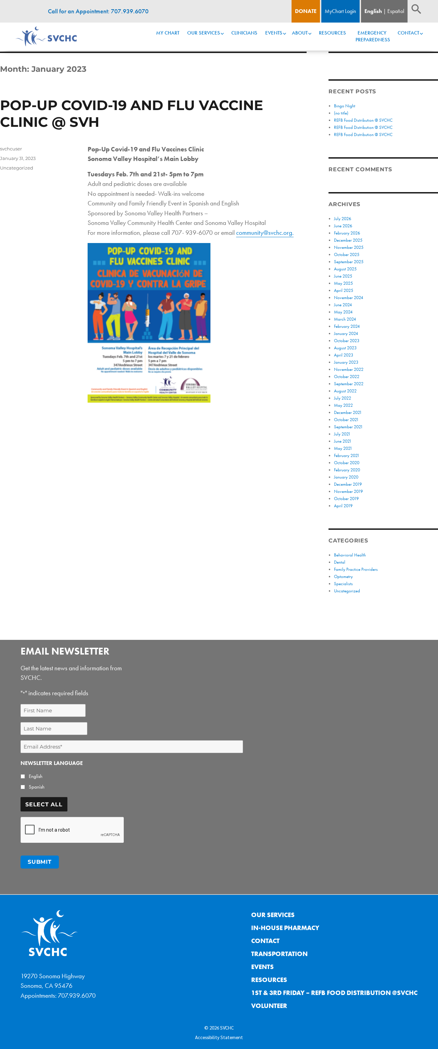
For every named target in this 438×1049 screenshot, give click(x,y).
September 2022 (348, 384)
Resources (332, 32)
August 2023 (345, 348)
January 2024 (346, 333)
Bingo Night (344, 106)
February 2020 (347, 470)
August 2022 (345, 391)
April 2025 (343, 290)
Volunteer (269, 1005)
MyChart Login (340, 11)
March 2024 (345, 319)
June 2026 (343, 226)
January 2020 (346, 477)
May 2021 (343, 448)
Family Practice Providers (356, 569)
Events (273, 32)
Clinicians (244, 32)
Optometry (343, 576)
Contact (408, 32)
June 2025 (343, 276)
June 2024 (343, 305)
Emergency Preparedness (373, 36)
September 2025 (348, 262)
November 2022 (348, 369)
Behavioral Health (350, 555)
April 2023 (343, 355)
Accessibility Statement (219, 1037)
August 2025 (345, 269)
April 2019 (343, 506)
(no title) (341, 113)
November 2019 (348, 491)
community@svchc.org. (265, 232)
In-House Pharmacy (285, 928)
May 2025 (343, 283)
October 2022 (346, 376)
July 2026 (342, 218)
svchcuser (11, 148)
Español (395, 11)
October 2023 (346, 341)
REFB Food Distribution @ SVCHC (363, 120)
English (373, 11)
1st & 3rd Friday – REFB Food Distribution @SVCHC (334, 993)
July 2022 (342, 398)
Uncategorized (16, 168)
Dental (339, 562)
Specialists (343, 584)
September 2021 (348, 427)
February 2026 (347, 233)
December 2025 (348, 240)
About (300, 32)
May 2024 (343, 312)
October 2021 (346, 419)
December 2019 (348, 484)
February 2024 (347, 326)
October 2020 (346, 463)
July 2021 (342, 434)
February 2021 (346, 455)
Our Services (203, 32)
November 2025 (348, 247)
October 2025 (346, 254)
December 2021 (348, 412)
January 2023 (346, 362)
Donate (306, 11)
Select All (44, 804)
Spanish (36, 786)
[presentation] (73, 830)
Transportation (279, 954)
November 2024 (348, 297)
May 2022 (343, 405)
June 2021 (342, 441)
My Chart (167, 32)
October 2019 (346, 498)
